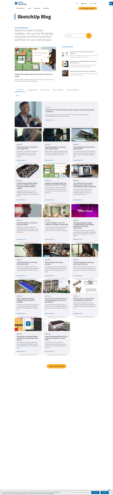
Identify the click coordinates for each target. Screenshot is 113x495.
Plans (29, 8)
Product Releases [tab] (58, 90)
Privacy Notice (50, 493)
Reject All (95, 492)
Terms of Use (41, 493)
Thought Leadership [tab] (73, 90)
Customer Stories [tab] (32, 90)
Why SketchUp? (20, 8)
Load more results (56, 366)
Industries (37, 8)
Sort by (17, 95)
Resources (46, 8)
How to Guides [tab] (45, 90)
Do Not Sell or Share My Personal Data (81, 492)
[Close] (110, 492)
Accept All (105, 492)
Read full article (50, 120)
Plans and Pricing (87, 8)
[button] (83, 3)
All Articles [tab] (19, 90)
